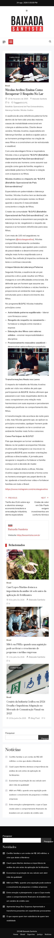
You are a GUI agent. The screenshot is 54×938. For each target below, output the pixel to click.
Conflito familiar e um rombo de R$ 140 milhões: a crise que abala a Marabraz (25, 759)
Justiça (39, 934)
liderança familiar (12, 110)
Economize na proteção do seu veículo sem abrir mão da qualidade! (27, 783)
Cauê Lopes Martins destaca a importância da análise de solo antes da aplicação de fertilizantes (26, 591)
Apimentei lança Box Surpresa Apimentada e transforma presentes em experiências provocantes (29, 908)
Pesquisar (10, 733)
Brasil (7, 85)
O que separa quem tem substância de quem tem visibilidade (28, 918)
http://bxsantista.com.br (28, 535)
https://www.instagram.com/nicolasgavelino (26, 489)
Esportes (31, 934)
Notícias (48, 934)
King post (35, 718)
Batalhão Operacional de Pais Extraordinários (24, 106)
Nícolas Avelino (27, 110)
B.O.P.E (24, 103)
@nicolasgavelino (24, 239)
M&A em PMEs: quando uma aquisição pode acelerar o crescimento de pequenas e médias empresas (26, 648)
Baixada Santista (40, 99)
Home (15, 934)
